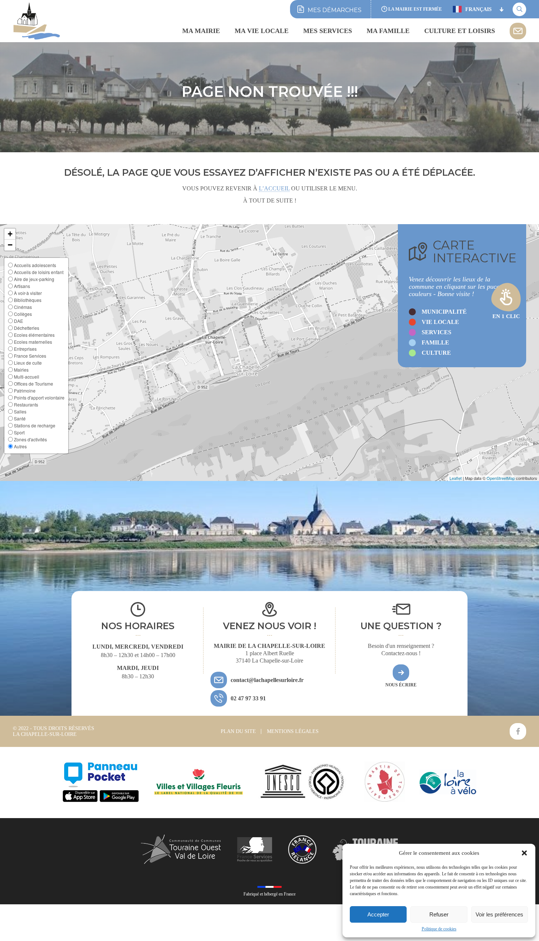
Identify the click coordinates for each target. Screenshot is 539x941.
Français (478, 9)
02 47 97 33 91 (248, 698)
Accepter (378, 914)
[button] (524, 853)
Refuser (438, 914)
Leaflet (456, 478)
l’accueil (274, 188)
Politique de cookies (439, 928)
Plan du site (238, 731)
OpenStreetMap (501, 478)
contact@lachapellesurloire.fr (267, 680)
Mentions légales (293, 731)
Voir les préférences (499, 914)
